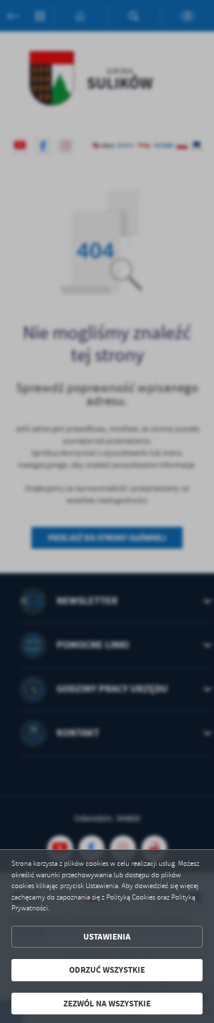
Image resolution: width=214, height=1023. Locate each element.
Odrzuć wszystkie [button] (107, 970)
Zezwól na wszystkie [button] (107, 1003)
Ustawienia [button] (107, 936)
